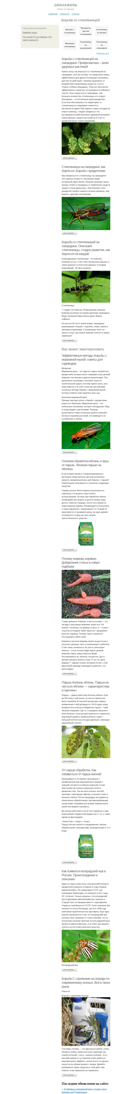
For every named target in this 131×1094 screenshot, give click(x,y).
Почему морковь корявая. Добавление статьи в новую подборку (81, 562)
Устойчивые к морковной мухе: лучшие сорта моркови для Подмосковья (84, 1091)
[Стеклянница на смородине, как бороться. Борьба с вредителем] (86, 213)
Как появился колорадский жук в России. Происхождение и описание (84, 875)
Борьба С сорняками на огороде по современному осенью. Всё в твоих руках (86, 982)
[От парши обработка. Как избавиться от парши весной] (86, 846)
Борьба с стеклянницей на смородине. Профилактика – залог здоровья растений (85, 63)
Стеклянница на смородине (101, 44)
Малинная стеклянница (69, 45)
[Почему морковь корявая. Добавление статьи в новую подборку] (86, 594)
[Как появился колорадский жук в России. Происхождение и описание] (86, 946)
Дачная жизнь (65, 5)
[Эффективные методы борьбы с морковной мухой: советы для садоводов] (86, 435)
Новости (64, 13)
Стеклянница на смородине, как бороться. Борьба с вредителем (83, 169)
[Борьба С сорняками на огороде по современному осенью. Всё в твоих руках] (86, 1021)
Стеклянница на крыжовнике (85, 44)
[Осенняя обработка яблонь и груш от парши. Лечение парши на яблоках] (86, 534)
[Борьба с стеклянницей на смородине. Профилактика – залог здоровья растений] (86, 138)
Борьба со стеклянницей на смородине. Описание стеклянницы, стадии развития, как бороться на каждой (86, 248)
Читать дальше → (69, 158)
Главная (53, 13)
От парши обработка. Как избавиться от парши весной (81, 772)
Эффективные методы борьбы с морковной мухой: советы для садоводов (84, 359)
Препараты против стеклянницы (85, 31)
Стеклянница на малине (101, 31)
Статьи (75, 13)
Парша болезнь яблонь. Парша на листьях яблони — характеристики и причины (85, 686)
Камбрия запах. (30, 32)
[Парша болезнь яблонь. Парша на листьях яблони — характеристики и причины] (86, 742)
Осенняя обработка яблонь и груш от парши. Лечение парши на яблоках (85, 465)
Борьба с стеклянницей (69, 31)
